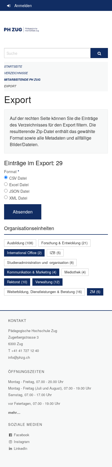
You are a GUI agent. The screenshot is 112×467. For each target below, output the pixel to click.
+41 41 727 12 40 (25, 350)
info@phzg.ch (19, 357)
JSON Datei (19, 191)
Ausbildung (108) (20, 242)
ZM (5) (95, 291)
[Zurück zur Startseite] (56, 29)
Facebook (22, 434)
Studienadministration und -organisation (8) (40, 262)
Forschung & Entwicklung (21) (64, 242)
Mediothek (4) (75, 272)
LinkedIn (21, 448)
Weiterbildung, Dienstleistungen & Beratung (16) (44, 291)
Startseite (13, 66)
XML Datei (18, 198)
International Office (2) (24, 252)
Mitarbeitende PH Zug (22, 79)
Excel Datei (19, 184)
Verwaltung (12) (47, 281)
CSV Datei (18, 178)
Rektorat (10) (17, 281)
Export (10, 86)
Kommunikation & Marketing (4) (31, 272)
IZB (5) (55, 252)
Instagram (22, 441)
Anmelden (23, 5)
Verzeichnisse (16, 73)
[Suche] (99, 53)
